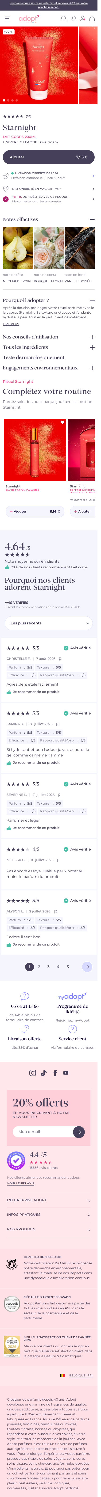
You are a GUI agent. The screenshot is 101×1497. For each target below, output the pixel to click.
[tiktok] (44, 1073)
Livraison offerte (25, 1039)
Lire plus (11, 324)
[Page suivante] (87, 967)
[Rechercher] (63, 18)
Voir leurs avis (20, 1183)
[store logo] (27, 19)
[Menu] (7, 18)
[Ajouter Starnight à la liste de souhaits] (62, 422)
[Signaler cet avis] (60, 659)
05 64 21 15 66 (25, 1006)
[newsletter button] (79, 1132)
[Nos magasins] (73, 18)
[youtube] (66, 1073)
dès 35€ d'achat (25, 1047)
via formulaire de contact (72, 1047)
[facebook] (55, 1073)
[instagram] (32, 1073)
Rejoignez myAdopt (72, 1020)
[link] (82, 18)
